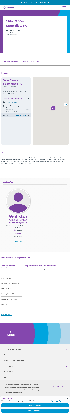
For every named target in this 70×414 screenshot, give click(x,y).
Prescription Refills (8, 294)
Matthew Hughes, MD (18, 223)
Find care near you (34, 2)
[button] (16, 115)
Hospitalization (6, 278)
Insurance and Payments (10, 283)
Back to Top (5, 315)
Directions (5, 273)
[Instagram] (44, 386)
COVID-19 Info (11, 102)
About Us (25, 61)
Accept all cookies (35, 411)
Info (38, 61)
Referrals (4, 304)
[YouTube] (48, 386)
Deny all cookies (35, 405)
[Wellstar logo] (8, 7)
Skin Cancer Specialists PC (11, 61)
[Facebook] (63, 386)
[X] (58, 386)
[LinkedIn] (53, 386)
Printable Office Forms (9, 299)
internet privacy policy (54, 401)
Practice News (6, 288)
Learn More (18, 241)
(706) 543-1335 (21, 115)
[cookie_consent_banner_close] (67, 398)
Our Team (32, 61)
